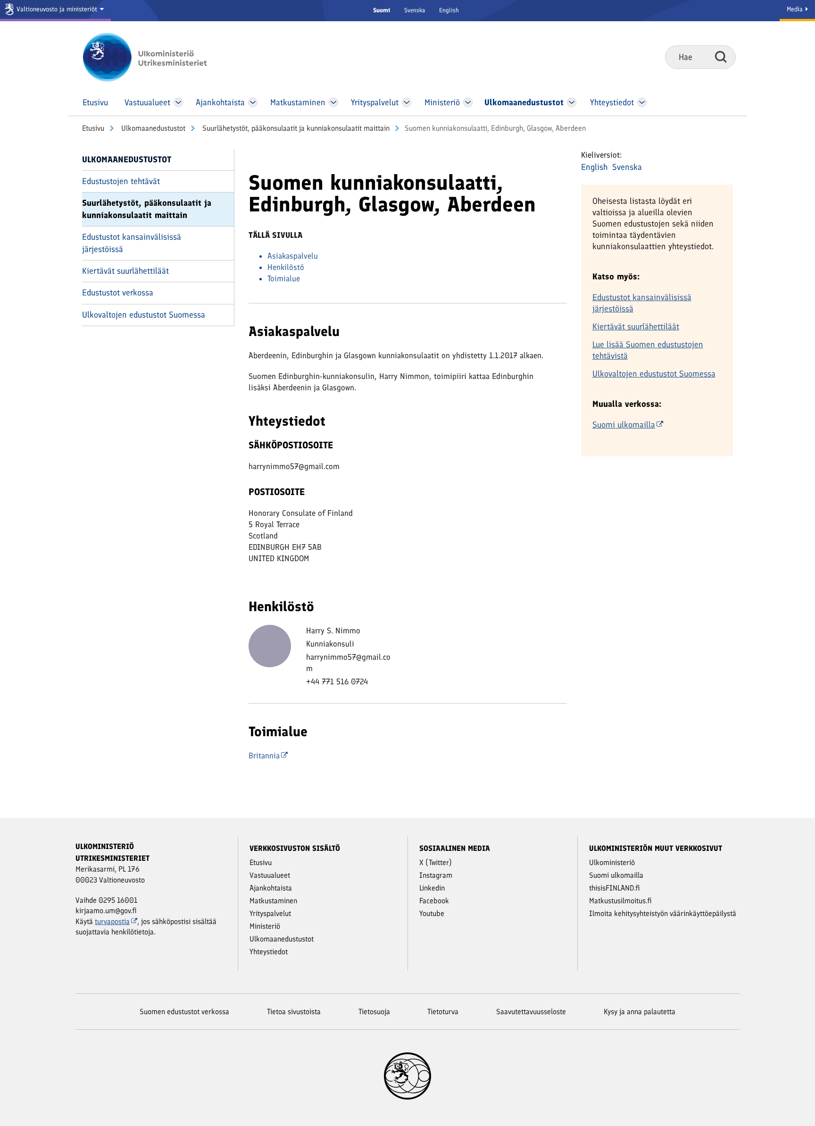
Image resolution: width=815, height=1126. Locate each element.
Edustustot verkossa (117, 292)
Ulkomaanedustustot (152, 128)
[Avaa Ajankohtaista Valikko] (253, 102)
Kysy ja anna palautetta (639, 1011)
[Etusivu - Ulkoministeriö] (158, 57)
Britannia (264, 755)
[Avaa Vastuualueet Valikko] (178, 102)
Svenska (414, 10)
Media (796, 9)
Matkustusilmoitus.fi (620, 900)
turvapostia (112, 921)
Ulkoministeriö (612, 862)
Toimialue (283, 278)
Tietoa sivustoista (294, 1011)
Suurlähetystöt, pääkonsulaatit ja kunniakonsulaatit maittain (295, 128)
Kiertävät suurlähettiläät (125, 271)
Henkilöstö (285, 267)
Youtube (431, 913)
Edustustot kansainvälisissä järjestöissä (131, 243)
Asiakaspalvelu (292, 255)
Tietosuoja (374, 1011)
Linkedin (432, 887)
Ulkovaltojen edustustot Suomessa (143, 315)
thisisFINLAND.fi (614, 887)
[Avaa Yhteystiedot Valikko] (641, 102)
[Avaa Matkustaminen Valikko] (333, 102)
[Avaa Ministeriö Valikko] (468, 102)
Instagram (435, 875)
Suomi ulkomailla (623, 425)
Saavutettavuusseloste (531, 1011)
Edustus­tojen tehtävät (121, 181)
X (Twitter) (435, 862)
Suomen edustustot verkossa (184, 1011)
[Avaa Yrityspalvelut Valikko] (406, 102)
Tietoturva (442, 1011)
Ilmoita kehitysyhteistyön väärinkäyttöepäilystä (662, 913)
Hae (721, 57)
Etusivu (93, 128)
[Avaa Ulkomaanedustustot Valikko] (572, 102)
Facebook (434, 900)
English (449, 10)
